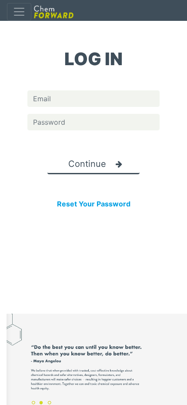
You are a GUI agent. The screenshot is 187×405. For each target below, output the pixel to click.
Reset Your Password (93, 203)
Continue (88, 164)
